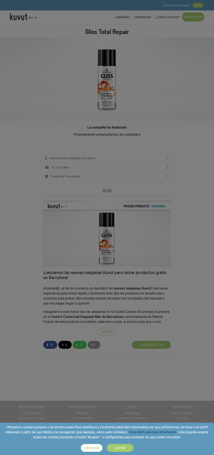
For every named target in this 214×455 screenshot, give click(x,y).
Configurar (91, 448)
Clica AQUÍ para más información (152, 432)
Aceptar (120, 448)
